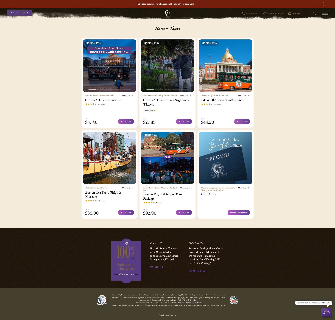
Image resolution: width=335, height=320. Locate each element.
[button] (92, 89)
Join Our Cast (198, 271)
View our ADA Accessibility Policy (189, 303)
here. (191, 3)
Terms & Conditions (190, 300)
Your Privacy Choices (167, 315)
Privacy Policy (177, 300)
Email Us (156, 267)
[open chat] (326, 313)
